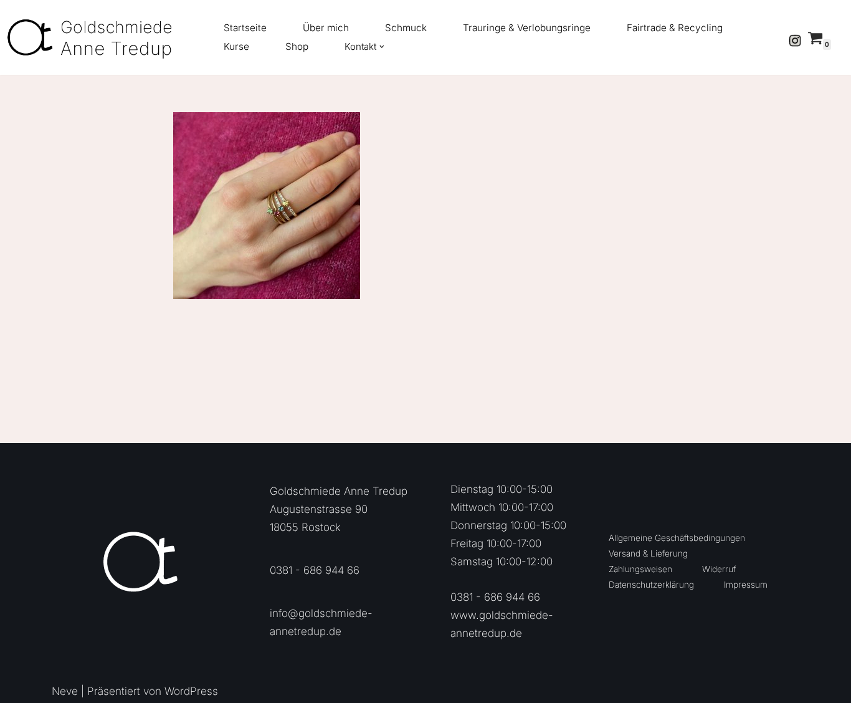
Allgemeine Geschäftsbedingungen (677, 538)
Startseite (245, 28)
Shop (296, 46)
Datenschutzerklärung (651, 585)
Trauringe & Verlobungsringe (527, 28)
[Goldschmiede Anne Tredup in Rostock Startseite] (96, 37)
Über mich (326, 28)
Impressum (746, 585)
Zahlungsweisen (640, 569)
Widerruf (719, 569)
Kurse (236, 46)
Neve (65, 691)
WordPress (191, 691)
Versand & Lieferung (648, 553)
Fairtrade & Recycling (675, 28)
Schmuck (406, 28)
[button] (381, 46)
